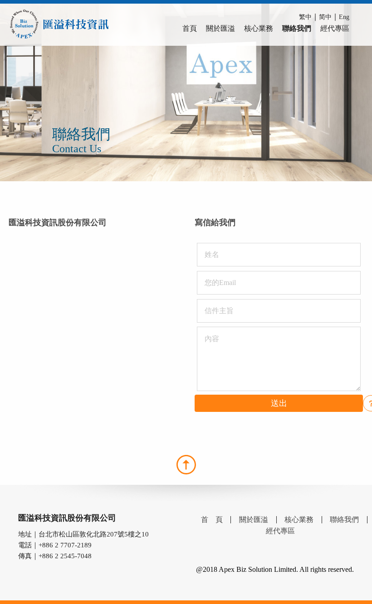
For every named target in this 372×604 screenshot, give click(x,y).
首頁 (189, 28)
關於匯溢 (220, 28)
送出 (279, 403)
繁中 (305, 17)
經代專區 (334, 28)
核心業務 (258, 28)
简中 (325, 17)
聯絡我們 (296, 28)
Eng (344, 17)
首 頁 (212, 519)
